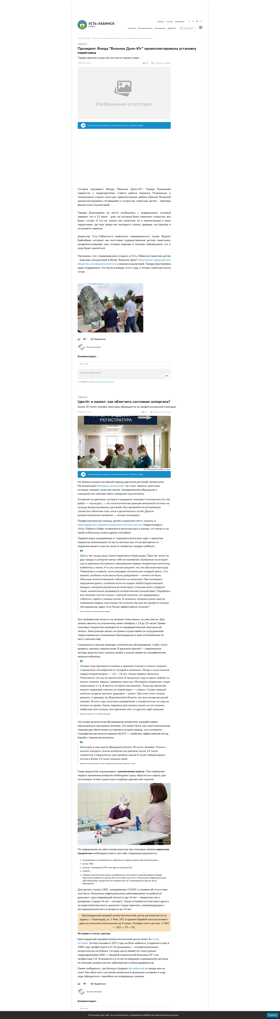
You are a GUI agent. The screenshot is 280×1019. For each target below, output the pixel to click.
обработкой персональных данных (101, 382)
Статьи (170, 21)
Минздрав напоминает (110, 486)
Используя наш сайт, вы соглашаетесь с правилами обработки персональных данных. (133, 1015)
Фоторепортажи (145, 28)
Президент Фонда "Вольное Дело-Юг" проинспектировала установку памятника (126, 38)
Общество (95, 38)
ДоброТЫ (172, 28)
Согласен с (97, 382)
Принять (272, 1015)
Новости (160, 21)
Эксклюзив (179, 21)
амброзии (138, 968)
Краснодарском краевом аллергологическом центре (110, 524)
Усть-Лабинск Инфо (84, 38)
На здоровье (160, 28)
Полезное (132, 28)
